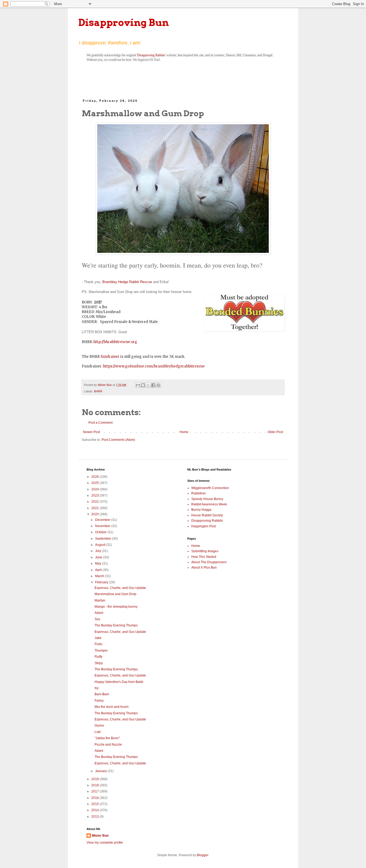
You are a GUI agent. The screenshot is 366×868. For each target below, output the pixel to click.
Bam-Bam (102, 694)
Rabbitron (198, 493)
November (103, 526)
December (103, 520)
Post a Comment (100, 422)
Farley (99, 700)
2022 (95, 501)
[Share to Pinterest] (158, 385)
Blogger (202, 855)
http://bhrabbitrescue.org (115, 342)
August (100, 545)
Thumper (101, 650)
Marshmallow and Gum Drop (115, 594)
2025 (95, 483)
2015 (95, 804)
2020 (95, 514)
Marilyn (100, 600)
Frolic (99, 644)
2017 (95, 791)
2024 (95, 489)
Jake (98, 638)
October (101, 532)
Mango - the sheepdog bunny (116, 606)
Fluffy (98, 657)
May (98, 563)
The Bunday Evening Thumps (116, 625)
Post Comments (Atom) (118, 440)
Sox (97, 619)
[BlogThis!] (143, 385)
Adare (99, 613)
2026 (95, 477)
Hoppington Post (203, 526)
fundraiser (109, 356)
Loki (98, 732)
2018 (95, 785)
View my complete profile (105, 842)
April (99, 570)
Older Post (275, 432)
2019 (95, 779)
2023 (95, 495)
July (98, 551)
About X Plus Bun (204, 567)
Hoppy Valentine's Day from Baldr (119, 682)
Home (184, 432)
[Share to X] (148, 385)
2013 (95, 816)
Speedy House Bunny (207, 499)
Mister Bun (100, 835)
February (102, 582)
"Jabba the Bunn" (107, 738)
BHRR (98, 391)
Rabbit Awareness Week (209, 504)
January (101, 771)
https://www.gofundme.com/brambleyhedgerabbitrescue (154, 366)
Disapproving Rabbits (151, 55)
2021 (95, 508)
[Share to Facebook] (153, 385)
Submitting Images (204, 551)
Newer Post (91, 432)
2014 (95, 810)
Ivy (97, 688)
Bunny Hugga (201, 510)
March (100, 576)
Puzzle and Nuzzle (108, 744)
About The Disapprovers (209, 562)
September (103, 538)
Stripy (99, 663)
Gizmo (99, 725)
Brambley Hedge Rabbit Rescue (127, 282)
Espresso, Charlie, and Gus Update (120, 588)
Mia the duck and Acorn (112, 707)
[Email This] (138, 385)
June (99, 557)
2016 (95, 798)
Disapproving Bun (124, 22)
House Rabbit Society (207, 515)
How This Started (203, 557)
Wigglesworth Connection (210, 488)
